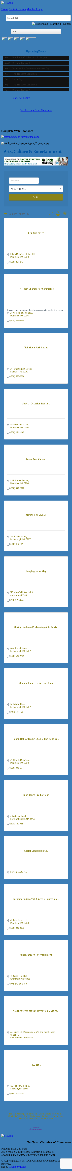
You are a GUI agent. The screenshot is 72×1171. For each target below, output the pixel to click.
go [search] (37, 196)
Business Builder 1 (21, 61)
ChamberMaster (17, 1166)
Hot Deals (57, 1114)
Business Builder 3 (21, 88)
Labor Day (17, 77)
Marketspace (35, 1116)
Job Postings (46, 1116)
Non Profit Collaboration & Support (29, 55)
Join (23, 9)
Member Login (35, 9)
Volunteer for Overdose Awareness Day (30, 66)
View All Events (21, 97)
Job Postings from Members (36, 110)
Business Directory (16, 1114)
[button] (5, 214)
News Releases (31, 1114)
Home (4, 9)
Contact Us (15, 9)
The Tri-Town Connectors (24, 72)
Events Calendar (45, 1114)
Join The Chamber (46, 1118)
